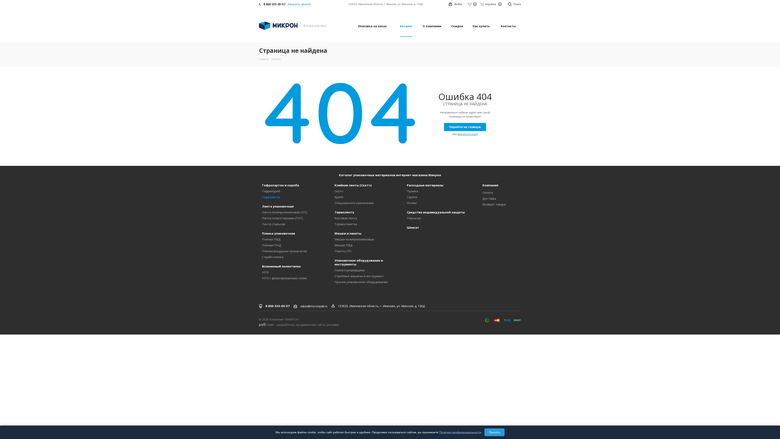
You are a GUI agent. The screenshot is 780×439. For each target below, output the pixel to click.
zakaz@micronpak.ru (313, 306)
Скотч (339, 191)
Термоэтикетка (346, 224)
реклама (333, 325)
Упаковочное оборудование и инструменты (359, 262)
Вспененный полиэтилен (281, 266)
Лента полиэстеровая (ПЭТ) (282, 218)
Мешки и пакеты (348, 233)
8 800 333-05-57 (277, 306)
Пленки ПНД (271, 245)
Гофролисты (271, 197)
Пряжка (412, 191)
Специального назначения (354, 203)
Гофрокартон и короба (280, 185)
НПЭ (265, 272)
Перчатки (414, 218)
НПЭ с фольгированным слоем (284, 278)
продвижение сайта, (311, 325)
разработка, (286, 325)
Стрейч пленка (272, 257)
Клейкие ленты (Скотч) (353, 185)
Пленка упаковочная (278, 233)
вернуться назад (468, 134)
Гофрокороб (271, 191)
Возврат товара (494, 204)
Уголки (412, 203)
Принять (494, 432)
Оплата (487, 192)
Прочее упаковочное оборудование (361, 282)
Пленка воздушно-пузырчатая (284, 251)
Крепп (339, 197)
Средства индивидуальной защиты (436, 212)
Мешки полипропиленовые (354, 239)
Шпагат (413, 227)
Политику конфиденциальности (460, 432)
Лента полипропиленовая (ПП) (284, 212)
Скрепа (412, 197)
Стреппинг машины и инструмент (359, 276)
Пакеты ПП (343, 251)
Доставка (489, 198)
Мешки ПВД (344, 245)
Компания (490, 185)
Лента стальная (273, 224)
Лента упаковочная (278, 206)
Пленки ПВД (271, 239)
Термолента (344, 212)
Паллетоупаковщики (350, 270)
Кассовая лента (346, 218)
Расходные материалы (425, 185)
